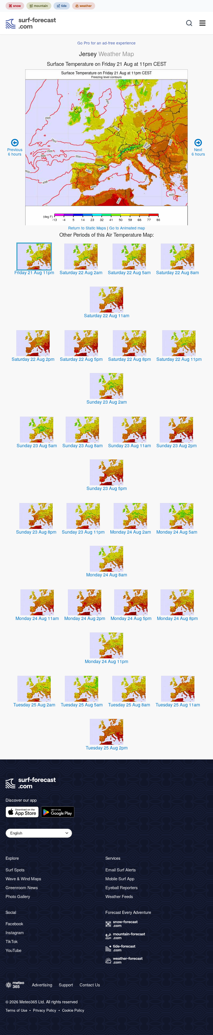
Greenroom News (22, 887)
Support (66, 985)
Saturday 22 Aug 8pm (129, 359)
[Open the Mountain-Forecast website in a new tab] (38, 5)
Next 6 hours (198, 152)
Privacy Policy (44, 1010)
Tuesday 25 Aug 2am (34, 704)
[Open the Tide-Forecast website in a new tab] (62, 5)
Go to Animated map (127, 228)
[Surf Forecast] (31, 23)
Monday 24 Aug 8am (106, 574)
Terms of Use (16, 1010)
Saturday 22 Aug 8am (177, 272)
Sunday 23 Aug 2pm (176, 445)
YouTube (13, 950)
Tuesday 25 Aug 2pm (107, 747)
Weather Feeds (119, 896)
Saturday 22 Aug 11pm (179, 359)
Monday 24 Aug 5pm (131, 618)
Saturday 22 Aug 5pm (81, 359)
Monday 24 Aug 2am (130, 532)
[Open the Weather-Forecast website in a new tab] (83, 5)
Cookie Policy (73, 1010)
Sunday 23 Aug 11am (129, 445)
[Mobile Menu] (202, 23)
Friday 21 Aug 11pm (34, 272)
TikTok (12, 941)
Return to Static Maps (87, 228)
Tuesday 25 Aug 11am (178, 704)
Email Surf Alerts (120, 869)
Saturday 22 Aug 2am (81, 272)
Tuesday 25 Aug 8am (129, 704)
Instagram (15, 932)
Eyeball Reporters (121, 887)
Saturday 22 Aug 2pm (33, 359)
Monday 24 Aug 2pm (84, 618)
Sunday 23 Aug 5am (37, 445)
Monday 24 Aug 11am (37, 618)
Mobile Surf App (119, 878)
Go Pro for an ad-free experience (106, 43)
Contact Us (90, 985)
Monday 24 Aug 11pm (106, 661)
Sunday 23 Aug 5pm (107, 488)
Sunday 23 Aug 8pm (36, 532)
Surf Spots (15, 869)
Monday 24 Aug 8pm (177, 618)
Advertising (42, 985)
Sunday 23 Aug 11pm (83, 532)
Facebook (14, 923)
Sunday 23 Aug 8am (82, 445)
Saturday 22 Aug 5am (129, 272)
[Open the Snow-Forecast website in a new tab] (15, 5)
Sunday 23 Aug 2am (107, 402)
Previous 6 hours (14, 152)
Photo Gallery (18, 896)
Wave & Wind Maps (23, 878)
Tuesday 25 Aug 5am (82, 704)
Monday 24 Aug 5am (176, 532)
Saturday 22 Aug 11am (106, 315)
